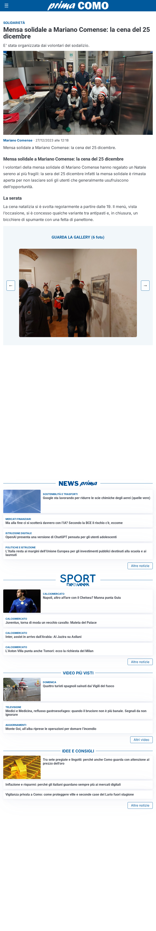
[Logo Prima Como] (78, 5)
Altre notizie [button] (140, 566)
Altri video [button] (141, 740)
